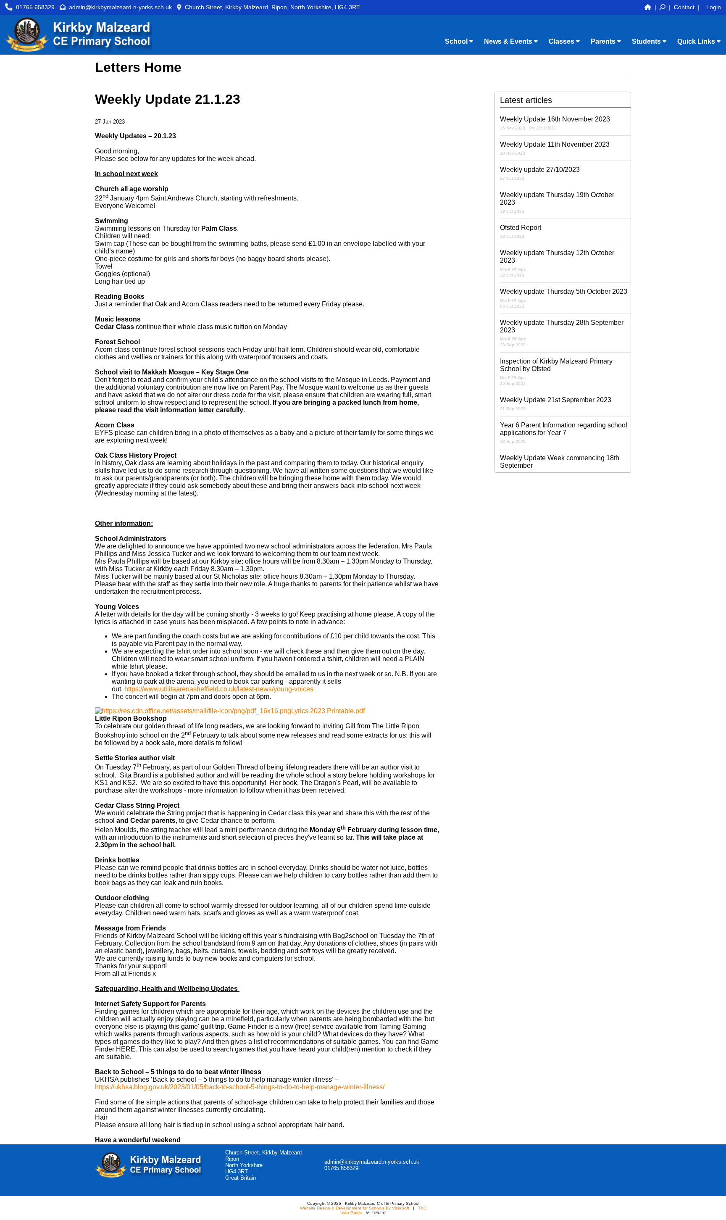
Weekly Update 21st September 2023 (555, 403)
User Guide (351, 1212)
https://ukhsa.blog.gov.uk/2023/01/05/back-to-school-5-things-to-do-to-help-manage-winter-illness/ (239, 1087)
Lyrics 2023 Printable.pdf (328, 710)
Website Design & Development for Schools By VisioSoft (354, 1208)
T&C (422, 1208)
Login (713, 7)
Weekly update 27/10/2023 (540, 173)
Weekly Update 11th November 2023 (555, 148)
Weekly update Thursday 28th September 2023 (561, 333)
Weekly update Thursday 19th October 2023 (557, 202)
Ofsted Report (520, 231)
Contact (684, 7)
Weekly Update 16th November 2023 (555, 123)
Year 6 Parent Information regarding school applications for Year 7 (563, 433)
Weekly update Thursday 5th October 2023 (563, 298)
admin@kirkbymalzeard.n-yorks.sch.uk (120, 7)
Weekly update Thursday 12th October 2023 (557, 263)
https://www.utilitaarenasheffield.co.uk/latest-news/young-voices (218, 689)
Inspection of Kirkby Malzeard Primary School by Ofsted (556, 372)
